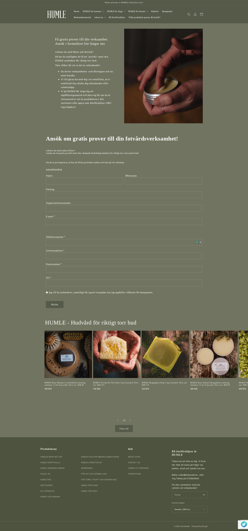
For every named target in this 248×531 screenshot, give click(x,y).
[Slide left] (118, 420)
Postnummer (53, 264)
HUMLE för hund (89, 485)
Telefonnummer (55, 236)
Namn (49, 175)
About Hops (134, 457)
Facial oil (45, 474)
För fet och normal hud (94, 474)
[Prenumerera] (203, 494)
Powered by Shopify (200, 526)
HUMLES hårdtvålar (91, 462)
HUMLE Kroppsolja (50, 462)
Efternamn (131, 175)
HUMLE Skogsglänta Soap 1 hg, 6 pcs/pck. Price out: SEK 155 (164, 384)
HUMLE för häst (89, 491)
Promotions (134, 474)
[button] (93, 11)
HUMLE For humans (50, 496)
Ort (48, 277)
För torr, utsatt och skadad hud (99, 479)
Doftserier (46, 485)
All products (47, 491)
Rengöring (86, 468)
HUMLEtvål (46, 479)
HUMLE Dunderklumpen (52, 468)
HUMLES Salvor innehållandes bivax (100, 457)
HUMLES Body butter (51, 457)
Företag (50, 189)
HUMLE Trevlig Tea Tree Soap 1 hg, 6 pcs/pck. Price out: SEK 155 (115, 384)
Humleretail (185, 526)
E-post (49, 216)
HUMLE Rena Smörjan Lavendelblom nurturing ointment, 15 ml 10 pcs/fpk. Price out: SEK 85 (65, 384)
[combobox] (124, 256)
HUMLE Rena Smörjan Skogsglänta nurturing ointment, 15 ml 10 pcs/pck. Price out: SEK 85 (210, 384)
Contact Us (134, 462)
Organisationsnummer (58, 202)
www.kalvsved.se (54, 169)
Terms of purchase (138, 468)
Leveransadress (54, 250)
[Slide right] (130, 420)
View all (124, 428)
